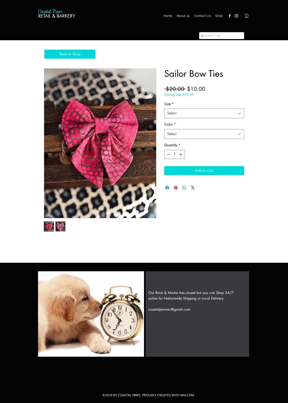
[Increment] (181, 154)
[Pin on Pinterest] (175, 187)
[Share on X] (193, 187)
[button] (247, 15)
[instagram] (236, 15)
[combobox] (204, 113)
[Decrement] (168, 154)
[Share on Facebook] (167, 187)
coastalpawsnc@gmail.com (169, 309)
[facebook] (229, 15)
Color (170, 124)
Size (169, 104)
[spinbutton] (174, 154)
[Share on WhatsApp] (184, 187)
